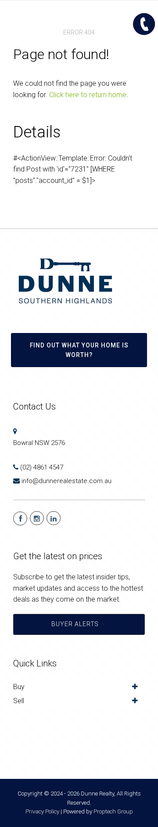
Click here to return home (87, 95)
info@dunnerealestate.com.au (66, 481)
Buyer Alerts (75, 623)
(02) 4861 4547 (41, 467)
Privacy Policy (42, 811)
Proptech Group (113, 811)
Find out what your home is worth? (79, 350)
